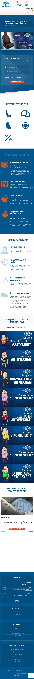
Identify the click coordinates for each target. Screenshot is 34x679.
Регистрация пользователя (17, 664)
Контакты (17, 614)
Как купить (17, 661)
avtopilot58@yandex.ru (25, 584)
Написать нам (17, 635)
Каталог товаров (17, 651)
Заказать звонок (17, 81)
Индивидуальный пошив (17, 633)
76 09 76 (26, 581)
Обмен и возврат (17, 656)
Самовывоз (17, 659)
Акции (17, 630)
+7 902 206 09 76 (27, 582)
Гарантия (17, 628)
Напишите (29, 1)
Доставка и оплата (17, 654)
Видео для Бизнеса (22, 673)
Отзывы (17, 638)
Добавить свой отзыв (17, 528)
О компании (17, 612)
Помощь (17, 616)
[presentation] (31, 530)
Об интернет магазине (17, 649)
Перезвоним (22, 1)
